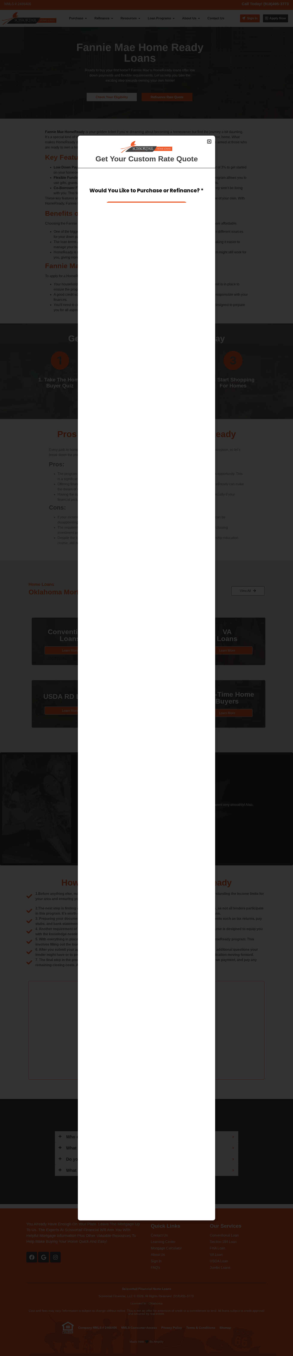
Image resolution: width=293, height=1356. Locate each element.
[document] (146, 678)
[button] (209, 141)
